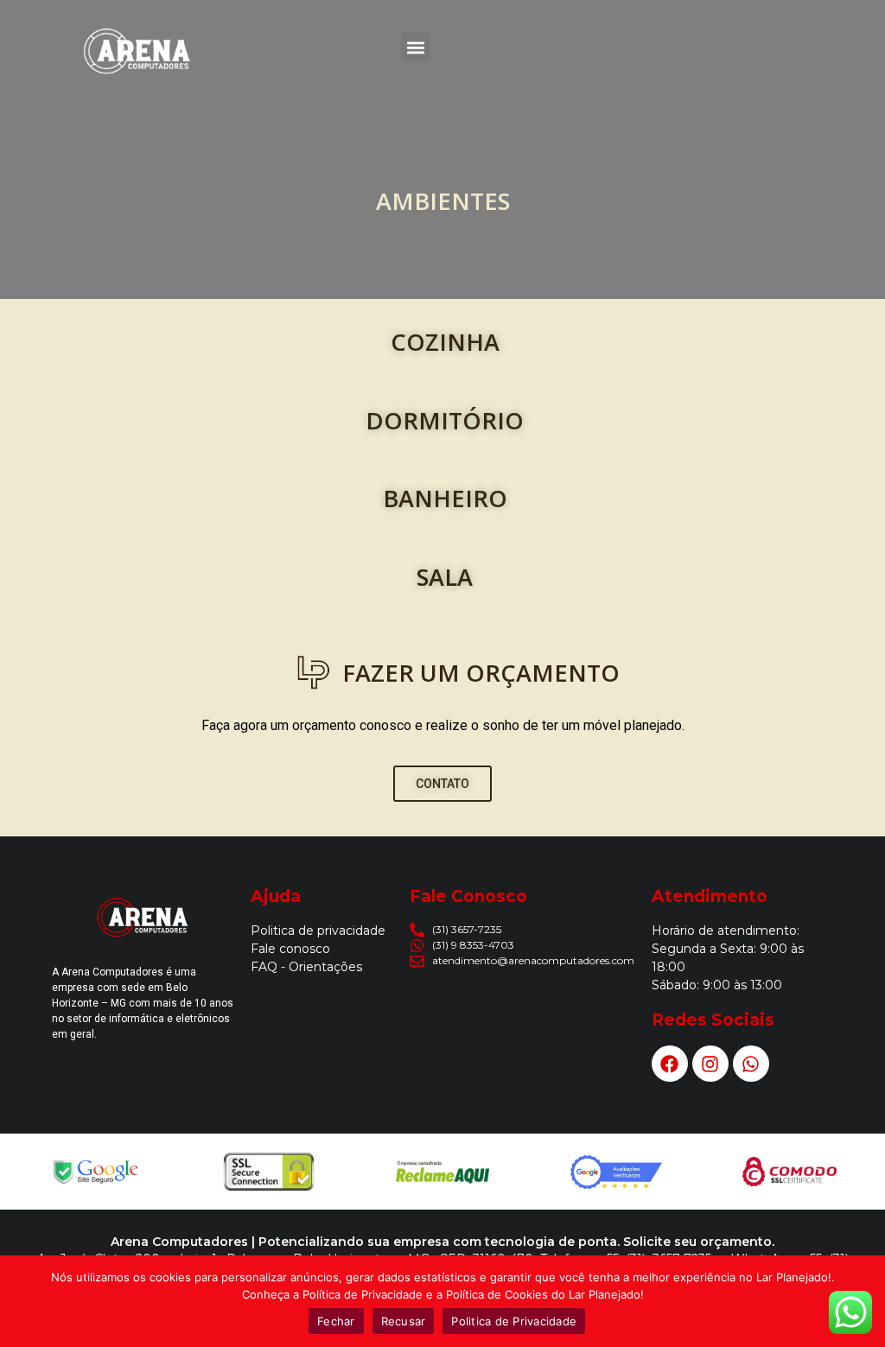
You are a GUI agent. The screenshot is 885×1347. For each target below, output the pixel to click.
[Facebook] (670, 1063)
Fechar (336, 1321)
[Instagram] (710, 1063)
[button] (415, 47)
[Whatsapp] (751, 1063)
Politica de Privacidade (513, 1321)
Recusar (403, 1321)
